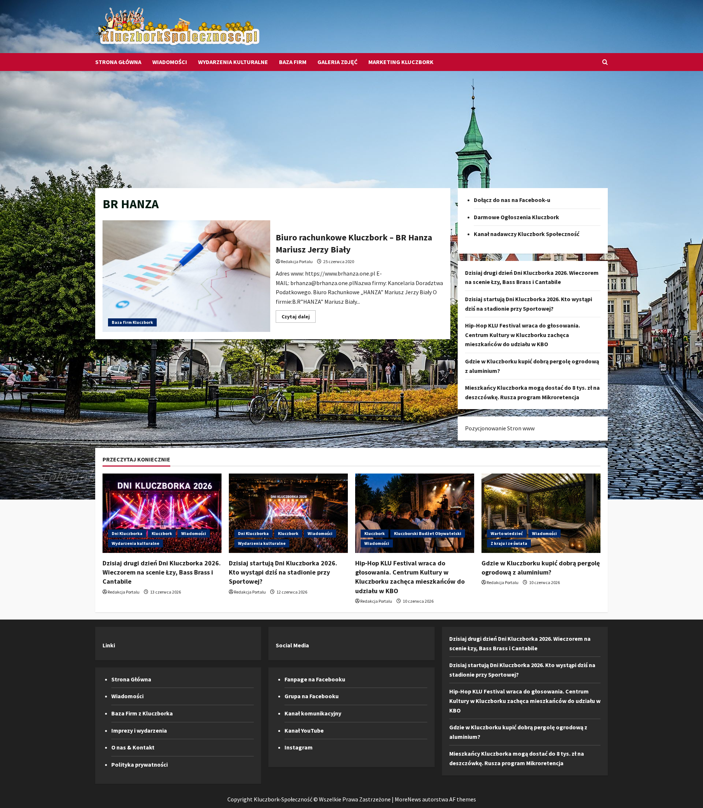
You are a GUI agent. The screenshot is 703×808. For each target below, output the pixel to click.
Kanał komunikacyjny (312, 713)
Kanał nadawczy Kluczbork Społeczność (526, 233)
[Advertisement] (351, 126)
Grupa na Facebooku (311, 696)
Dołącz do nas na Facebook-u (512, 199)
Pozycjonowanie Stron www (500, 428)
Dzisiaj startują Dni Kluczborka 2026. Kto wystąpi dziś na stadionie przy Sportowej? (283, 572)
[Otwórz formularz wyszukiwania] (605, 62)
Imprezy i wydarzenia (139, 730)
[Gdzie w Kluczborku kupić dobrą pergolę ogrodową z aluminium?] (540, 513)
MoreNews (408, 799)
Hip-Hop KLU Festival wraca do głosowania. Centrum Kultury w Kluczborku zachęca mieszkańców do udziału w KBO (522, 335)
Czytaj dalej (299, 318)
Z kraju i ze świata (509, 543)
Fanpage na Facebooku (314, 679)
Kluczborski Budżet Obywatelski (427, 533)
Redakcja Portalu (297, 261)
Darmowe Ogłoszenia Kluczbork (516, 217)
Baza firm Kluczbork (132, 322)
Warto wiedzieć (507, 533)
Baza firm (292, 62)
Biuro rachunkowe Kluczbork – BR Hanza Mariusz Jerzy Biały (186, 276)
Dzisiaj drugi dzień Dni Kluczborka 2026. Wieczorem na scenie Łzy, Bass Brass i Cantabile (162, 572)
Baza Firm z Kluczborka (142, 713)
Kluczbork (162, 533)
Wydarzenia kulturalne (233, 62)
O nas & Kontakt (133, 747)
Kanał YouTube (304, 730)
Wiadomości (169, 62)
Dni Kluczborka (127, 533)
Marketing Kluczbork (401, 62)
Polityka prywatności (139, 764)
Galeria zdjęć (337, 62)
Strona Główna (118, 62)
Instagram (298, 747)
